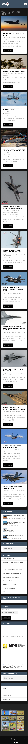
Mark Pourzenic (7, 449)
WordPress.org (6, 699)
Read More (8, 50)
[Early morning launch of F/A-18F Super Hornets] (14, 477)
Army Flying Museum (8, 558)
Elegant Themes (14, 738)
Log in (4, 688)
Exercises (19, 37)
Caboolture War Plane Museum (11, 577)
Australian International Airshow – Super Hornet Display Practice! (14, 328)
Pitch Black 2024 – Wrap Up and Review (13, 34)
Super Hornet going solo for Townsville (13, 370)
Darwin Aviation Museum (9, 584)
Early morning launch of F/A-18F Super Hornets (13, 487)
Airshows (19, 373)
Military (4, 39)
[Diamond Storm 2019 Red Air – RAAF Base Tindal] (14, 99)
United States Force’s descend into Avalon (15, 529)
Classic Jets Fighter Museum (10, 581)
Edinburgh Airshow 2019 (9, 588)
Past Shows (8, 413)
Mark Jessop (6, 490)
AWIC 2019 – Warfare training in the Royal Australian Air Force (14, 149)
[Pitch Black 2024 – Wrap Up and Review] (14, 23)
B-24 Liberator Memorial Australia (12, 573)
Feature (23, 37)
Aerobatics (18, 210)
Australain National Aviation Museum (13, 562)
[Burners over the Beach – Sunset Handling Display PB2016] (14, 398)
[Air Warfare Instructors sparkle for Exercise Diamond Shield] (14, 279)
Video (22, 449)
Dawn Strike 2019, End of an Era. (14, 71)
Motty (5, 73)
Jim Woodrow (7, 37)
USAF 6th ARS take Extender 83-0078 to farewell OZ (15, 536)
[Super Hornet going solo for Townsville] (14, 358)
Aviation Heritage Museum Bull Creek (12, 569)
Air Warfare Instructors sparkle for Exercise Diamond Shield (13, 289)
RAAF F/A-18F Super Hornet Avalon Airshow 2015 (12, 446)
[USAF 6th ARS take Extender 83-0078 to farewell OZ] (5, 537)
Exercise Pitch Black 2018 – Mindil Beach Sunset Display (13, 207)
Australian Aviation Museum (10, 566)
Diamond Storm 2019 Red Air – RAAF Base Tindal (13, 108)
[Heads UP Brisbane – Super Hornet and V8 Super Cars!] (14, 239)
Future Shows (20, 332)
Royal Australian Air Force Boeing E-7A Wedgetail (16, 523)
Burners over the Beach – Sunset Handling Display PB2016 (14, 408)
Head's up (19, 254)
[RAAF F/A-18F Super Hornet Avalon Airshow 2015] (14, 436)
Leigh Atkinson (7, 254)
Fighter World (6, 592)
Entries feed (6, 692)
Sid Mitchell (6, 112)
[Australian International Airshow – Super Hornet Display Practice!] (14, 318)
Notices (22, 490)
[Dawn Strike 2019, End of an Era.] (14, 62)
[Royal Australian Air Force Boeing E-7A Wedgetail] (5, 523)
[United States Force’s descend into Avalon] (5, 530)
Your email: (5, 610)
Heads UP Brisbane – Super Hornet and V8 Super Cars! (12, 251)
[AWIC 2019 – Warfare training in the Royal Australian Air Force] (14, 138)
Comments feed (7, 695)
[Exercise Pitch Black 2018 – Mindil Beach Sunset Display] (14, 188)
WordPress (14, 739)
